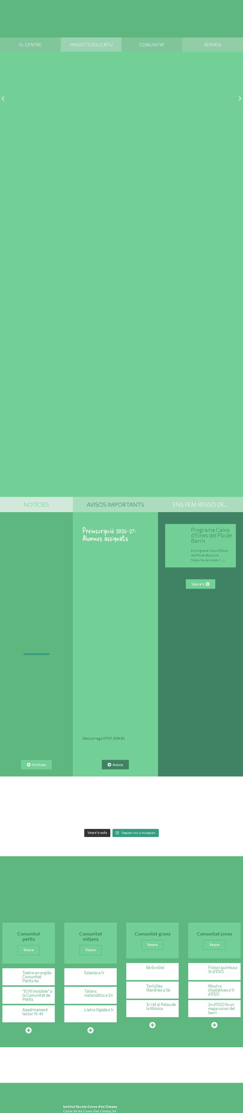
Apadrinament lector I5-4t (35, 1011)
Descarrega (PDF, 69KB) (103, 738)
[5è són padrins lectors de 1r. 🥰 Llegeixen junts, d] (181, 804)
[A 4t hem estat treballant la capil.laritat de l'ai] (61, 804)
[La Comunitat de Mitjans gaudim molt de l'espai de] (205, 819)
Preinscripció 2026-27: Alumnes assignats (109, 534)
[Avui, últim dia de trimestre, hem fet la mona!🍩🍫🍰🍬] (230, 819)
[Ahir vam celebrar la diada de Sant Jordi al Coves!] (230, 804)
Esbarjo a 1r (94, 972)
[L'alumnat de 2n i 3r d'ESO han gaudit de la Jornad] (157, 819)
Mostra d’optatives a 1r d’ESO (221, 989)
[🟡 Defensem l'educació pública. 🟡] (36, 634)
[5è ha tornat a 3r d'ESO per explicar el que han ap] (85, 804)
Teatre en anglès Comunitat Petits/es (37, 976)
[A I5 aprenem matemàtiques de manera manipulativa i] (157, 804)
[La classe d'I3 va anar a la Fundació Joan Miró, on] (109, 819)
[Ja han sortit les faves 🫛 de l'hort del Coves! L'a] (109, 804)
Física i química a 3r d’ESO (222, 969)
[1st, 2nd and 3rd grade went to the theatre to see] (37, 819)
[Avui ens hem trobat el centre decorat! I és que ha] (61, 819)
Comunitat (152, 44)
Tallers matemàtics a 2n (98, 993)
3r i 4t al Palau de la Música (161, 1006)
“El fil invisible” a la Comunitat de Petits (37, 995)
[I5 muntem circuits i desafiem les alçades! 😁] (85, 819)
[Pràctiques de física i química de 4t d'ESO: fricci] (13, 819)
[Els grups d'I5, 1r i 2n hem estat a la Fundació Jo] (133, 819)
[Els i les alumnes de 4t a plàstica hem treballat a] (181, 819)
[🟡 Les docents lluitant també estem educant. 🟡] (37, 804)
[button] (3, 99)
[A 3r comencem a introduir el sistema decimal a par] (205, 804)
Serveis (212, 44)
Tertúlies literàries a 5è (158, 987)
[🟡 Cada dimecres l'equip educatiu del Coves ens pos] (133, 804)
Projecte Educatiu (91, 44)
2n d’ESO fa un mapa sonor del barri (221, 1008)
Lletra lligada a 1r (99, 1009)
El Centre (30, 44)
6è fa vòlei (155, 967)
